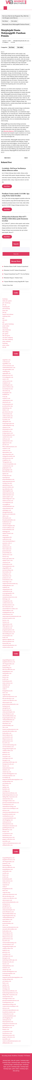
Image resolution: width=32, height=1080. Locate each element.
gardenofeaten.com (7, 741)
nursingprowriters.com (8, 800)
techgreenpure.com (7, 433)
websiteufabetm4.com (8, 506)
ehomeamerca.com (7, 429)
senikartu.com (6, 685)
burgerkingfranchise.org (8, 717)
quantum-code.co (7, 543)
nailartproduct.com (7, 440)
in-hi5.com (5, 679)
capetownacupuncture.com (9, 696)
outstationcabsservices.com (9, 597)
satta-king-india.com (7, 454)
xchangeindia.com (7, 601)
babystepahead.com (7, 823)
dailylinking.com (7, 408)
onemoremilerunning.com (9, 744)
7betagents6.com (7, 462)
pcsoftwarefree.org (7, 406)
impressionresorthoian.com (9, 793)
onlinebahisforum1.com (8, 367)
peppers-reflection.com (8, 839)
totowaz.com (5, 810)
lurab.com (5, 637)
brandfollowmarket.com (8, 814)
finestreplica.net (6, 518)
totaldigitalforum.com (8, 612)
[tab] (5, 8)
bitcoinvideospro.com (8, 698)
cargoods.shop (6, 694)
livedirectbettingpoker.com (9, 773)
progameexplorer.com (8, 629)
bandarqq (5, 299)
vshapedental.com (7, 589)
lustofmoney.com (7, 835)
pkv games (5, 333)
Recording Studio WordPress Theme (12, 1055)
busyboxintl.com (6, 710)
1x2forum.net (6, 361)
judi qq (4, 312)
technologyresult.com (8, 423)
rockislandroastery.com (8, 631)
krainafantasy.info (7, 681)
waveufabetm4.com (7, 502)
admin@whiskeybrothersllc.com (21, 40)
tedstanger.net (6, 531)
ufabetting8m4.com (7, 491)
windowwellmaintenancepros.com (11, 843)
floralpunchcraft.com (8, 764)
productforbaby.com (7, 725)
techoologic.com (6, 581)
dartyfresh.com (6, 402)
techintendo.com (6, 431)
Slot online (14, 21)
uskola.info (5, 535)
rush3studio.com (6, 673)
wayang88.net (6, 504)
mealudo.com (6, 769)
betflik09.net (5, 394)
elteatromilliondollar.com (9, 715)
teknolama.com (6, 723)
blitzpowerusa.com (7, 739)
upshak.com (5, 787)
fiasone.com (5, 766)
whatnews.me (6, 545)
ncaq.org (4, 396)
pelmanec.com (6, 665)
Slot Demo (5, 21)
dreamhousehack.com (8, 604)
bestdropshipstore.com (8, 435)
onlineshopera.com (7, 400)
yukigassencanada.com (8, 456)
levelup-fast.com (6, 475)
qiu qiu (4, 347)
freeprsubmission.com (8, 566)
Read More (8, 187)
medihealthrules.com (8, 585)
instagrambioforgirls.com (9, 748)
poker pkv (5, 310)
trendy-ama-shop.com (8, 558)
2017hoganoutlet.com (8, 663)
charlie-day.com (6, 771)
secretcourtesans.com (8, 365)
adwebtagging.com (7, 820)
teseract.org (5, 556)
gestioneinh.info (6, 550)
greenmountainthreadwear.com (10, 802)
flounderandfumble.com (8, 520)
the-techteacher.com (7, 606)
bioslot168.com (6, 643)
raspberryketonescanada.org (9, 583)
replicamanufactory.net (8, 481)
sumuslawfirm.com (7, 798)
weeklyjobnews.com (7, 816)
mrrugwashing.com (7, 781)
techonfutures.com (7, 579)
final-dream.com (6, 547)
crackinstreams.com (7, 466)
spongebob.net (6, 708)
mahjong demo (6, 316)
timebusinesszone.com (8, 837)
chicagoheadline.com (8, 369)
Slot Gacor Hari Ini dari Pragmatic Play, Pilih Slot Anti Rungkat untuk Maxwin (15, 17)
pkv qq (4, 304)
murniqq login (24, 1066)
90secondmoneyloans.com (9, 446)
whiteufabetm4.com (7, 508)
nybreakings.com (7, 595)
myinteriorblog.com (7, 570)
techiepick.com (6, 574)
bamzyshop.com (6, 575)
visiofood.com (6, 562)
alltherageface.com (7, 626)
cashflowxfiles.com (7, 750)
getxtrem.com (6, 754)
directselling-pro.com (8, 633)
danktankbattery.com (8, 768)
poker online (5, 326)
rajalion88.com (6, 373)
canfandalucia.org (7, 591)
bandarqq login (25, 1060)
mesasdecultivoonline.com (9, 731)
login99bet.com (6, 363)
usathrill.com (5, 587)
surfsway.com (6, 439)
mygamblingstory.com (8, 660)
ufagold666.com (6, 568)
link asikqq (5, 331)
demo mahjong (6, 341)
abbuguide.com (6, 421)
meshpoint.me (6, 706)
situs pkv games (15, 1060)
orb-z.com (5, 727)
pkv (3, 318)
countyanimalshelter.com (9, 818)
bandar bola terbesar (7, 314)
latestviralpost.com (7, 735)
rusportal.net (5, 687)
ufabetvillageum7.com (8, 498)
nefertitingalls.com (7, 385)
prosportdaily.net (6, 552)
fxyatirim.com (6, 419)
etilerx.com (5, 516)
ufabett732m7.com (7, 560)
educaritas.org (6, 390)
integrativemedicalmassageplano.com (12, 779)
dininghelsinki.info (7, 512)
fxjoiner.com (5, 622)
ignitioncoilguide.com (8, 639)
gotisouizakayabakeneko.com (10, 704)
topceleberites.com (7, 489)
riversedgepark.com (7, 377)
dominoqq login (16, 1062)
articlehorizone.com (7, 458)
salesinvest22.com (7, 554)
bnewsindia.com (6, 572)
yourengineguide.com (8, 593)
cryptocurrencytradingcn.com (10, 808)
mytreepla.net (6, 477)
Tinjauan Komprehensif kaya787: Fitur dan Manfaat (16, 274)
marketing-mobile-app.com (9, 762)
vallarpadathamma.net (8, 719)
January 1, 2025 (6, 40)
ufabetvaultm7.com (7, 496)
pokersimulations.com (8, 479)
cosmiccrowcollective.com (9, 700)
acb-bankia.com (6, 783)
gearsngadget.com (7, 469)
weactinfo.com (6, 756)
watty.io (4, 688)
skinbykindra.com (7, 624)
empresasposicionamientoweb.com (11, 616)
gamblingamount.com (8, 827)
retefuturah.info (6, 523)
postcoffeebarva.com (8, 714)
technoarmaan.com (7, 614)
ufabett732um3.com (7, 533)
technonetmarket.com (8, 529)
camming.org (6, 371)
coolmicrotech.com (7, 602)
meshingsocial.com (7, 758)
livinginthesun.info (7, 690)
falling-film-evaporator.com (9, 796)
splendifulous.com (7, 485)
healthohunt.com (6, 521)
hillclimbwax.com (7, 829)
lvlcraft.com (5, 444)
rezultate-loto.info (7, 483)
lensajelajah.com (6, 392)
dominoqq (5, 327)
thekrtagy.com (6, 599)
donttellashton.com (7, 671)
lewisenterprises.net (7, 404)
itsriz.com (5, 692)
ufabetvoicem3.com (7, 500)
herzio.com (5, 677)
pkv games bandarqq (8, 324)
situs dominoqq (6, 329)
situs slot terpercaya (9, 131)
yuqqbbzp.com (6, 460)
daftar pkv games (7, 300)
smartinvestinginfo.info (8, 525)
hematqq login (7, 1068)
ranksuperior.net (6, 822)
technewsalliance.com (8, 527)
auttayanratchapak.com (8, 712)
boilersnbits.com (6, 733)
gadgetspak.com (6, 467)
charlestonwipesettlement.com (10, 812)
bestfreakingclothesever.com (10, 795)
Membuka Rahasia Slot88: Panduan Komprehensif (16, 266)
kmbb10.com (6, 752)
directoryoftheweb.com (8, 669)
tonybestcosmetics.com (8, 618)
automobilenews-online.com (10, 608)
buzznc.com (5, 620)
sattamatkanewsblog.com (9, 806)
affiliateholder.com (7, 845)
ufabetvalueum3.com (8, 494)
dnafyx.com (5, 410)
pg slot (9, 1066)
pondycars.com (6, 577)
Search (16, 244)
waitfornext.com (6, 539)
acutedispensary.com (8, 804)
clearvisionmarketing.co (8, 541)
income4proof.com (7, 388)
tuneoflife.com (6, 841)
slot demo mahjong (7, 337)
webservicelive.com (7, 647)
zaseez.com (5, 379)
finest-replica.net (6, 548)
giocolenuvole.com (7, 412)
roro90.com (5, 675)
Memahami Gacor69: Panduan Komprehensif (15, 270)
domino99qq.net (6, 667)
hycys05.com (6, 742)
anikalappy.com (6, 510)
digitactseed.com (6, 442)
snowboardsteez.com (8, 746)
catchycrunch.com (7, 381)
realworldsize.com (7, 721)
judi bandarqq (6, 308)
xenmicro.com (6, 398)
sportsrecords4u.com (8, 487)
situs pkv (4, 320)
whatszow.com (6, 427)
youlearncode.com (7, 417)
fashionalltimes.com (7, 610)
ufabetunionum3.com (8, 493)
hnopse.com (5, 831)
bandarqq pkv (6, 306)
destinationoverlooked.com (9, 825)
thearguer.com (6, 760)
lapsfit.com (5, 473)
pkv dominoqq (6, 302)
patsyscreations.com (7, 386)
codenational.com (7, 628)
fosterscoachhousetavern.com (10, 729)
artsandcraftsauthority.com (9, 645)
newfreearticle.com (7, 737)
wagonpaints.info (7, 537)
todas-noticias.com (7, 683)
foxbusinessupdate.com (8, 775)
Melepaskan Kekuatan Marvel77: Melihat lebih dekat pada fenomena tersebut (15, 219)
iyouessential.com (7, 413)
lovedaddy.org (6, 777)
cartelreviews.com (7, 437)
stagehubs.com (6, 359)
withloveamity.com (7, 415)
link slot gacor (6, 335)
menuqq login (6, 1060)
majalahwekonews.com (8, 661)
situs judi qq (16, 1070)
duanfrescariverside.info (8, 514)
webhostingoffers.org (8, 425)
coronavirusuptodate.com (9, 464)
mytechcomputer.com (8, 641)
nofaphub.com (6, 383)
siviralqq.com (6, 791)
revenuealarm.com (7, 635)
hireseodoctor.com (7, 471)
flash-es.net (5, 785)
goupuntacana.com (7, 375)
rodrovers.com (6, 450)
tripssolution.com (7, 452)
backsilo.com (6, 789)
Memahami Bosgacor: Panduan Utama (13, 277)
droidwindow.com (7, 564)
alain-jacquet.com (7, 702)
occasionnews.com (7, 833)
